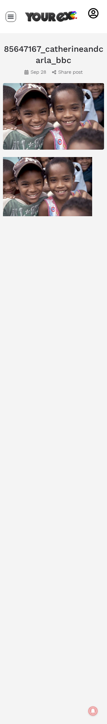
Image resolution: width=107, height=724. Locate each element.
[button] (11, 17)
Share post (70, 72)
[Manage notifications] (93, 711)
